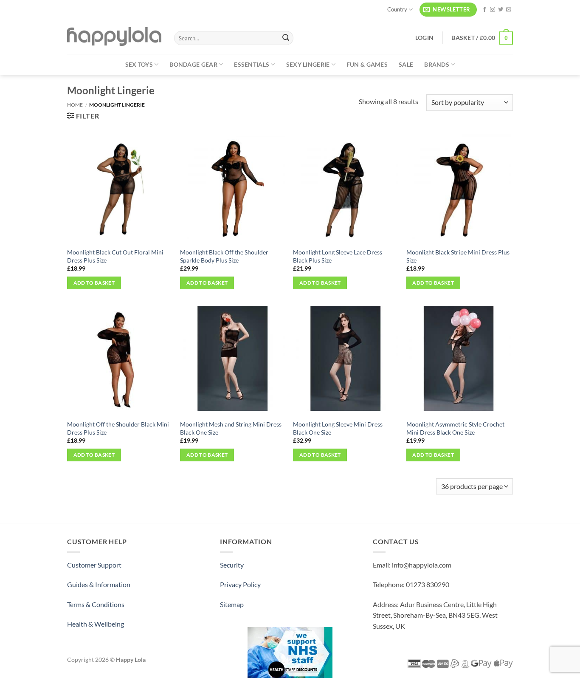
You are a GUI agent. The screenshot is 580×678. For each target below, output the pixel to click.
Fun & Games (367, 64)
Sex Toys (139, 64)
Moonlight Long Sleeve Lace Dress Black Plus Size (337, 256)
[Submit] (286, 38)
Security (232, 565)
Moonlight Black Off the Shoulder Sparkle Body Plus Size (224, 256)
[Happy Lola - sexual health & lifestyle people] (114, 36)
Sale (406, 64)
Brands (436, 64)
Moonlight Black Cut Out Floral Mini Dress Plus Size (115, 256)
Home (75, 105)
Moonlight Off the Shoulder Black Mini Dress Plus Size (118, 428)
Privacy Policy (240, 584)
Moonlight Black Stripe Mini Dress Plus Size (458, 256)
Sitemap (232, 604)
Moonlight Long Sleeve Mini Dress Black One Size (338, 428)
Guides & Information (98, 584)
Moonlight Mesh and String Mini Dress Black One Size (231, 428)
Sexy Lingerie (308, 64)
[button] (448, 10)
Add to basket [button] (94, 282)
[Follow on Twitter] (500, 10)
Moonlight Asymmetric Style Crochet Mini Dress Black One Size (455, 428)
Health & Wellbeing (95, 624)
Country (397, 9)
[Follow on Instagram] (492, 10)
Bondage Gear (193, 64)
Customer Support (94, 565)
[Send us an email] (508, 10)
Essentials (251, 64)
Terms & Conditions (95, 604)
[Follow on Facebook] (484, 10)
